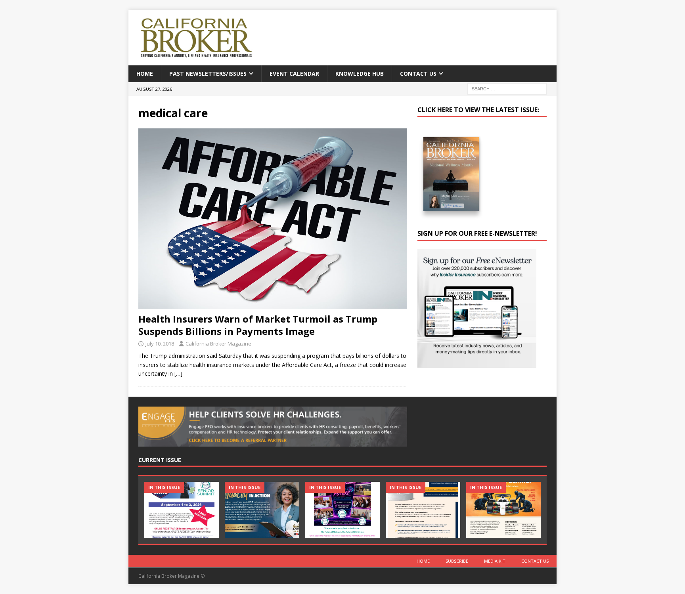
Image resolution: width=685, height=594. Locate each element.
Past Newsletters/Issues (208, 73)
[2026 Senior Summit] (181, 510)
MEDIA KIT (494, 561)
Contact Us (418, 73)
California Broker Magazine (218, 343)
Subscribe (457, 561)
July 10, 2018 (159, 343)
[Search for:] (507, 88)
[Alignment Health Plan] (503, 510)
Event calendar (294, 73)
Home (144, 73)
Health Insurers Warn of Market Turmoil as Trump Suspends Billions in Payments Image (257, 325)
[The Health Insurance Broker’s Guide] (423, 510)
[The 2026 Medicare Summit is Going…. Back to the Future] (342, 510)
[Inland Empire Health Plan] (262, 510)
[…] (178, 373)
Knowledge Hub (359, 73)
